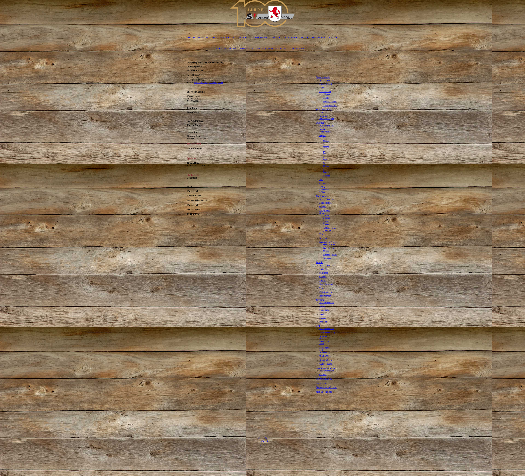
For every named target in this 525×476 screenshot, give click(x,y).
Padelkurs (323, 273)
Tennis (274, 37)
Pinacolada (324, 310)
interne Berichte (326, 216)
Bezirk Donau (326, 223)
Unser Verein (325, 91)
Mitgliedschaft (325, 84)
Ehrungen (327, 258)
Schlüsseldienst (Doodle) (329, 229)
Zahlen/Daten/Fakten (332, 101)
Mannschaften (325, 203)
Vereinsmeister (329, 244)
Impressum (246, 48)
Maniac (322, 306)
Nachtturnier (324, 238)
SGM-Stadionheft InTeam (324, 189)
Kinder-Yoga (325, 356)
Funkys (322, 318)
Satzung (326, 94)
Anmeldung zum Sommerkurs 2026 (324, 340)
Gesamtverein (197, 37)
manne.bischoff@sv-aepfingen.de (208, 82)
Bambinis (323, 322)
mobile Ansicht (301, 48)
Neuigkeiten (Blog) (324, 211)
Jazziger (322, 314)
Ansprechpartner (326, 80)
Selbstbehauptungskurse (329, 332)
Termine (322, 88)
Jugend (322, 135)
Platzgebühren (325, 292)
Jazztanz (289, 37)
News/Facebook (326, 284)
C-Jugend (326, 151)
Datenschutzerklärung (272, 48)
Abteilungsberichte (331, 254)
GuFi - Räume (325, 364)
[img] (262, 13)
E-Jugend (326, 164)
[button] (263, 441)
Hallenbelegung (225, 48)
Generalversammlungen (333, 105)
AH (321, 179)
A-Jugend (326, 139)
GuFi (303, 37)
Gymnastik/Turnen (323, 37)
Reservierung (325, 296)
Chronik (326, 98)
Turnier (322, 280)
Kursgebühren (325, 360)
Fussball (238, 37)
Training (323, 269)
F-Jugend (326, 170)
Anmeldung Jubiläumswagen (326, 117)
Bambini (326, 176)
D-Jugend (326, 158)
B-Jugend (326, 145)
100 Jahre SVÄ (219, 37)
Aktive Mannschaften (325, 130)
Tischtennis (257, 37)
